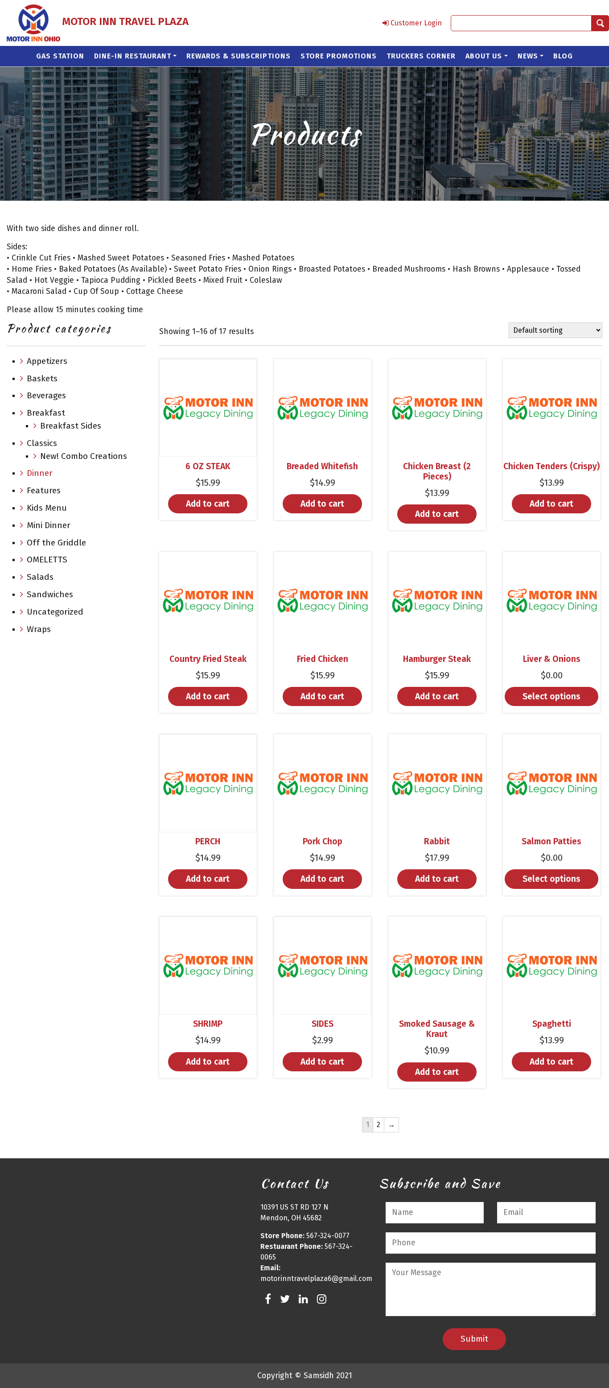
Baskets (42, 378)
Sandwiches (50, 594)
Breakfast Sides (70, 426)
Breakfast (46, 413)
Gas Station (60, 56)
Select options (551, 696)
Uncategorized (55, 612)
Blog (563, 56)
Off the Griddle (56, 542)
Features (44, 490)
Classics (42, 443)
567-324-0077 (328, 1235)
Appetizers (47, 361)
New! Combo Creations (83, 456)
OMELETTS (47, 559)
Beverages (46, 395)
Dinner (40, 473)
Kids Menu (47, 508)
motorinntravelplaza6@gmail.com (316, 1278)
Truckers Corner (421, 56)
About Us (483, 56)
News (528, 56)
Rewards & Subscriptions (238, 56)
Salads (40, 577)
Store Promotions (338, 56)
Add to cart (208, 504)
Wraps (39, 629)
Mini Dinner (48, 525)
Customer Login (415, 23)
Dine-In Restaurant (132, 56)
